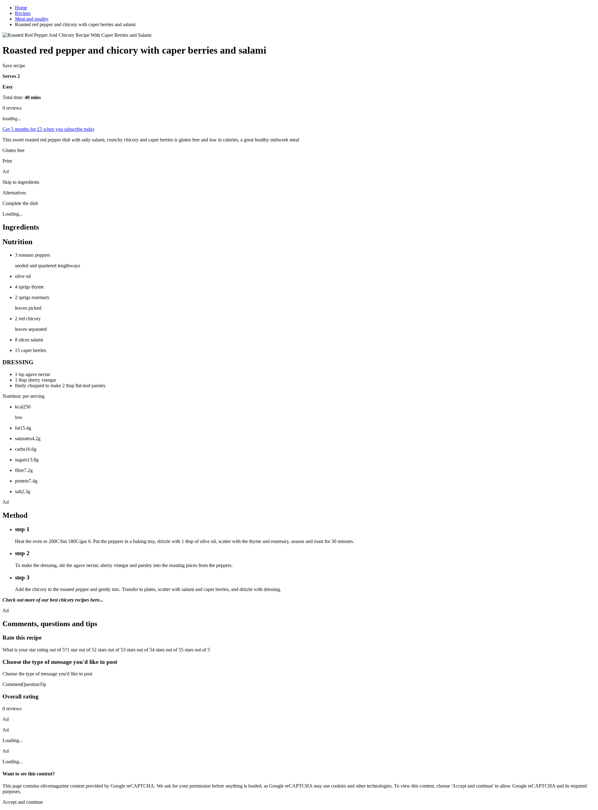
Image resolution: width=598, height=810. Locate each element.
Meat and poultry (32, 18)
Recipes (23, 13)
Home (21, 7)
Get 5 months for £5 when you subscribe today (48, 129)
